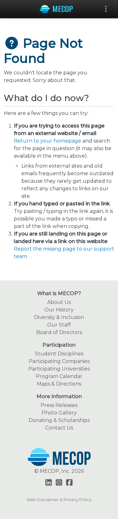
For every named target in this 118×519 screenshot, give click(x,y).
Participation (59, 345)
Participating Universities (59, 369)
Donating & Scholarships (59, 420)
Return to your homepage (47, 141)
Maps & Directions (59, 384)
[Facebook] (69, 483)
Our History (59, 310)
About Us (59, 302)
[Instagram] (59, 483)
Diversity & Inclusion (59, 317)
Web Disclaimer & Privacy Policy (59, 499)
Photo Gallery (59, 413)
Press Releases (59, 405)
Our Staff (59, 325)
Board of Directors (59, 332)
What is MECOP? (59, 293)
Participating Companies (59, 361)
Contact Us (59, 428)
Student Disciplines (59, 354)
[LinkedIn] (48, 483)
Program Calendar (59, 376)
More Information (59, 396)
